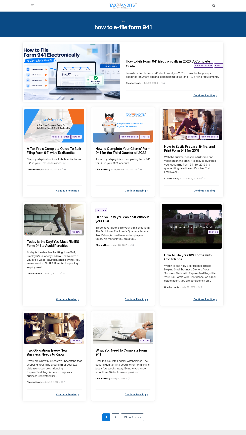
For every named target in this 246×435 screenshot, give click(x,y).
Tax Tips (76, 232)
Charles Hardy (133, 83)
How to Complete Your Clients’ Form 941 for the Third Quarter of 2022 (123, 151)
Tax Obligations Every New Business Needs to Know (47, 352)
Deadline (193, 137)
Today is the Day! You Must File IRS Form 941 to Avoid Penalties (53, 244)
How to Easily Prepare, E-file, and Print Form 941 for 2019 (189, 148)
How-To (219, 65)
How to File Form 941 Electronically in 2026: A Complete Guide (166, 63)
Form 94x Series (203, 65)
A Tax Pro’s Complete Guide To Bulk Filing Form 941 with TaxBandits (54, 151)
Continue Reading (204, 95)
